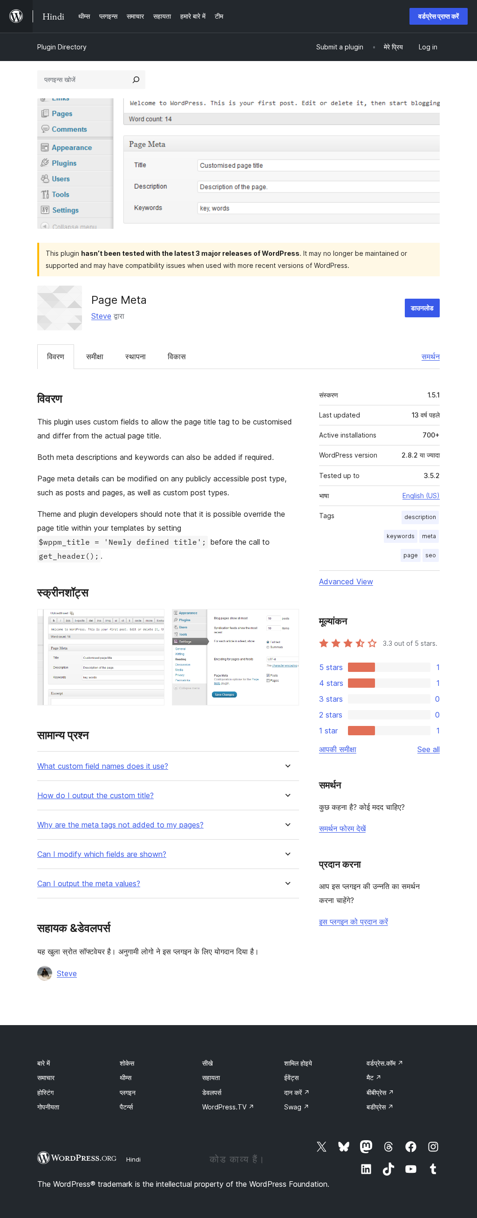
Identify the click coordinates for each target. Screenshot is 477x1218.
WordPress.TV (228, 1107)
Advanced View (346, 581)
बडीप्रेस (380, 1107)
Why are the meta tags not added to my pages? (120, 825)
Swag (296, 1107)
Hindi (133, 1159)
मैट (374, 1077)
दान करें (297, 1092)
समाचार (46, 1077)
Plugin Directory (62, 47)
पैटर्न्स (126, 1107)
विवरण (55, 356)
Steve (101, 316)
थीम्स (125, 1077)
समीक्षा (94, 356)
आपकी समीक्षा (337, 749)
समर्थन (431, 356)
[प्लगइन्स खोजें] (136, 79)
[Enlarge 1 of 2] (152, 621)
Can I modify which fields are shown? (101, 854)
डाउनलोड (422, 308)
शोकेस (127, 1063)
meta (429, 536)
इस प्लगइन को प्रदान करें (353, 921)
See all (428, 749)
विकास (177, 356)
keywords (401, 536)
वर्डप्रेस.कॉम (385, 1063)
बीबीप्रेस (380, 1092)
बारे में (43, 1063)
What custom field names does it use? (102, 766)
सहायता (211, 1077)
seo (430, 555)
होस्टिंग (45, 1092)
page (410, 555)
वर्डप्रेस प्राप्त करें (438, 16)
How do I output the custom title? (95, 795)
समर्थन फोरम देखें (342, 828)
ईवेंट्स (291, 1077)
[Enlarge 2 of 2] (286, 621)
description (420, 516)
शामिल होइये (298, 1063)
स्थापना (135, 356)
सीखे (207, 1063)
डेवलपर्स (211, 1092)
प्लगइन (128, 1092)
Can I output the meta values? (88, 883)
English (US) (421, 496)
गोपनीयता (48, 1107)
